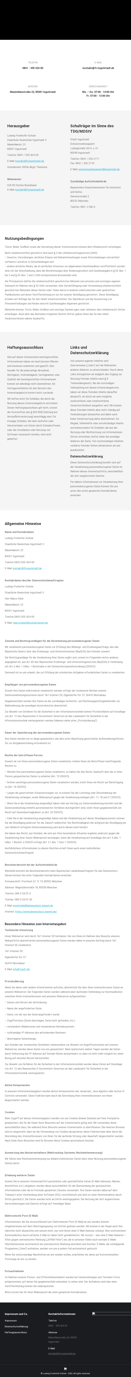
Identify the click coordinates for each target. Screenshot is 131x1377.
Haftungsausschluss (16, 1332)
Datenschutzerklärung (16, 1326)
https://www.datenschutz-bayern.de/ (36, 911)
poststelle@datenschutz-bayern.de (33, 905)
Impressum (11, 1320)
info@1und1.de (21, 969)
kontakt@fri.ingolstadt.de (29, 161)
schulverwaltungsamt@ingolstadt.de (99, 169)
